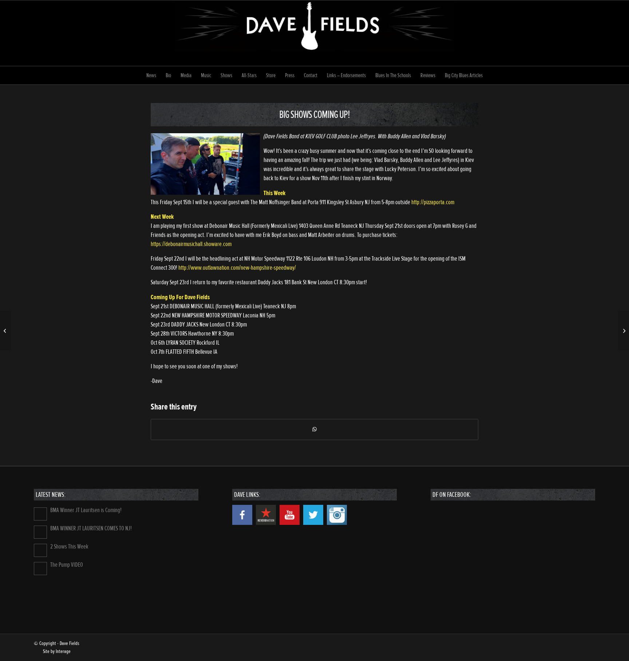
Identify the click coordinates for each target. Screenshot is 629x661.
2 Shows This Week (69, 546)
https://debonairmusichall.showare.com (191, 244)
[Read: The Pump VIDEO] (40, 568)
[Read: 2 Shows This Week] (40, 550)
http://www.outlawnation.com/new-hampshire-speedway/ (237, 268)
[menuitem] (151, 75)
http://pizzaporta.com (432, 202)
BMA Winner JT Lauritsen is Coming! (86, 510)
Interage (63, 651)
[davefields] (314, 33)
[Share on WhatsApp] (314, 429)
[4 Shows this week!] (5, 330)
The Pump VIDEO (66, 565)
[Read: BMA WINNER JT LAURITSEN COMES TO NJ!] (40, 532)
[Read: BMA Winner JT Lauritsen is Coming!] (40, 514)
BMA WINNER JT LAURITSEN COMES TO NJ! (91, 528)
